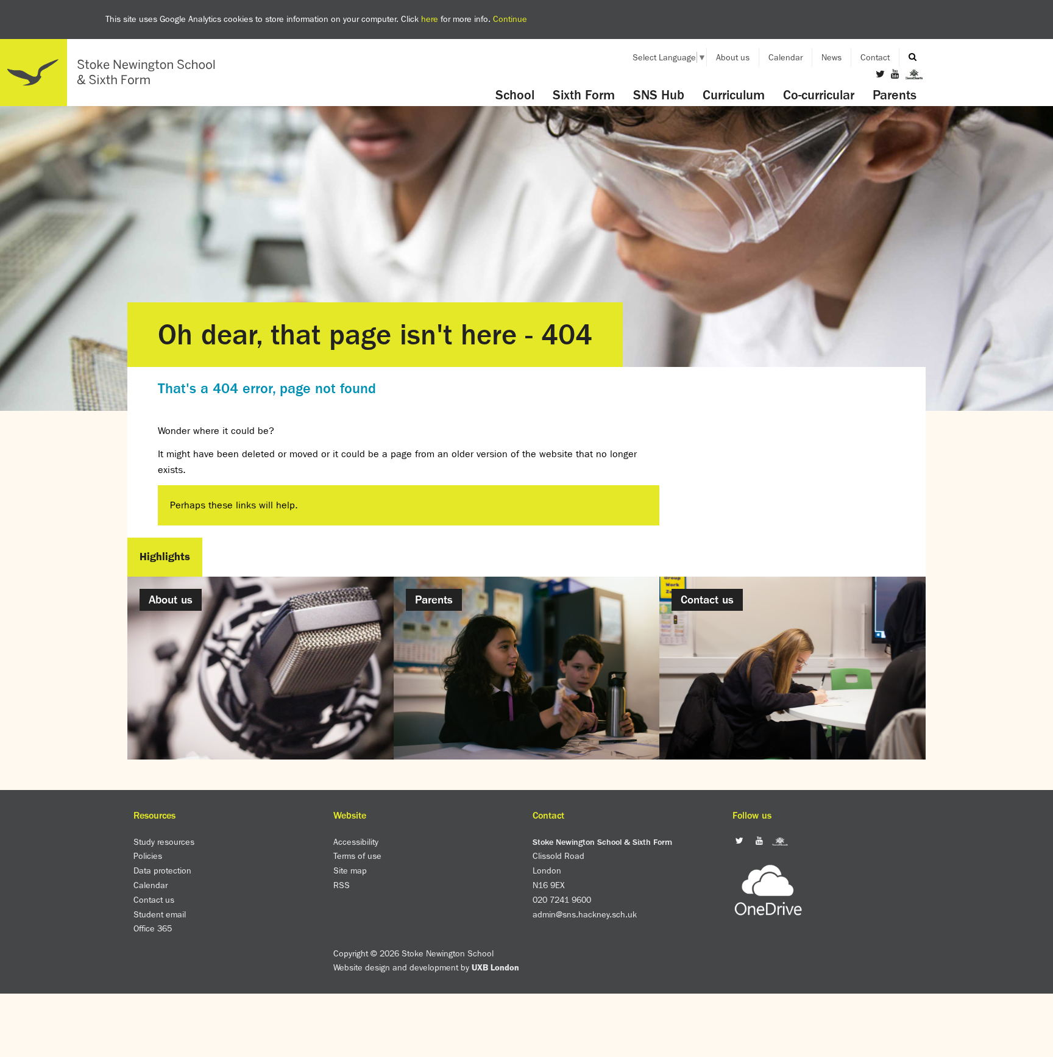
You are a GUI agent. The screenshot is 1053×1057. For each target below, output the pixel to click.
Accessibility (355, 841)
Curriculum (734, 95)
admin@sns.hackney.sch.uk (585, 914)
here (429, 18)
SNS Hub (658, 95)
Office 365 (152, 928)
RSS (341, 885)
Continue (510, 18)
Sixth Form (584, 95)
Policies (147, 855)
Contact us (153, 899)
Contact (875, 57)
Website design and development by (426, 967)
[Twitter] (880, 74)
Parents (894, 95)
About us (733, 57)
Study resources (163, 841)
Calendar (785, 57)
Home (112, 72)
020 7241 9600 (562, 899)
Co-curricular (818, 95)
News (831, 57)
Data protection (162, 870)
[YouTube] (895, 74)
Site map (350, 870)
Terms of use (357, 855)
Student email (159, 914)
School (514, 95)
